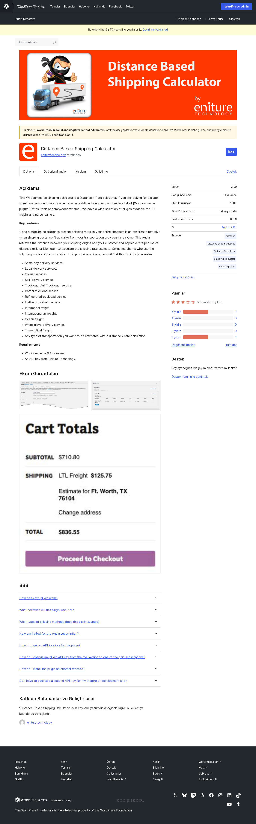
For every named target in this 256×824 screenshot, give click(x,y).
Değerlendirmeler (55, 171)
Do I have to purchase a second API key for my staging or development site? (73, 681)
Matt (203, 767)
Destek (232, 171)
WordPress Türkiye (62, 800)
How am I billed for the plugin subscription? (49, 633)
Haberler (20, 767)
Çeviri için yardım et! (155, 29)
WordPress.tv (117, 779)
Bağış (158, 773)
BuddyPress (208, 779)
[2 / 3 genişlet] (155, 385)
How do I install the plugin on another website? (52, 669)
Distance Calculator (224, 251)
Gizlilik (19, 779)
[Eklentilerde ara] (54, 42)
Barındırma (21, 773)
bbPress (205, 773)
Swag (158, 779)
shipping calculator (224, 258)
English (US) (229, 227)
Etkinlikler (159, 767)
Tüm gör (231, 345)
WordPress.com (210, 761)
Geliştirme (101, 171)
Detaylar (29, 171)
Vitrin (64, 761)
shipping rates (227, 266)
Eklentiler (66, 773)
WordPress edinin (237, 6)
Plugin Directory (25, 18)
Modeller (66, 779)
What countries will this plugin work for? (46, 610)
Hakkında (21, 761)
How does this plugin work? (38, 598)
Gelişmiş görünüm (183, 277)
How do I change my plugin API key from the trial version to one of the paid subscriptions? (82, 657)
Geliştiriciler (114, 773)
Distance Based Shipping (221, 243)
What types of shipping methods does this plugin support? (59, 622)
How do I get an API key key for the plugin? (49, 645)
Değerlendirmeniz (183, 345)
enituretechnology (53, 155)
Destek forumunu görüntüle (189, 376)
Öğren (111, 761)
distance (230, 236)
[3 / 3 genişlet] (155, 419)
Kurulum (81, 171)
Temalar (66, 767)
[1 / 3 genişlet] (83, 385)
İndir (231, 151)
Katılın (156, 761)
